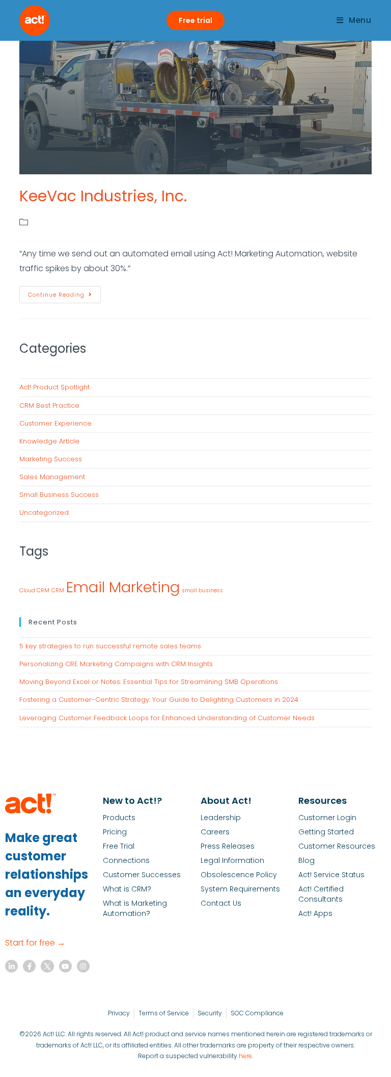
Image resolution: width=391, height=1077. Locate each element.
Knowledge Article (49, 441)
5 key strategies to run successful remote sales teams (110, 646)
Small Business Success (59, 495)
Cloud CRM (34, 590)
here (245, 1056)
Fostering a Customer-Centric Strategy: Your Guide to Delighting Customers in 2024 (158, 699)
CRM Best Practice (49, 405)
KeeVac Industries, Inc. (103, 196)
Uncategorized (44, 512)
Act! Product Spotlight (54, 387)
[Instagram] (83, 966)
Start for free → (35, 943)
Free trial (195, 20)
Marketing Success (50, 459)
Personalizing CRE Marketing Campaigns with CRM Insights (116, 664)
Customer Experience (55, 423)
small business (202, 590)
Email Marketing (123, 586)
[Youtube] (65, 966)
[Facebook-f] (29, 966)
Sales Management (52, 477)
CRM (57, 590)
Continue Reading (64, 292)
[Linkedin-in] (11, 966)
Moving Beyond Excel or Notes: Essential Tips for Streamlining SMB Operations (148, 682)
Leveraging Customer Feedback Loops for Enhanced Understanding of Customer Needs (167, 718)
